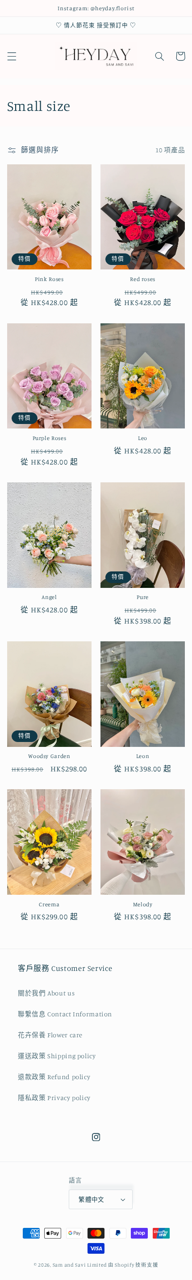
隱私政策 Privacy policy (54, 1097)
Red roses (142, 279)
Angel (49, 597)
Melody (143, 904)
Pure (143, 597)
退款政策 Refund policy (54, 1076)
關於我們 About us (46, 993)
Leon (143, 756)
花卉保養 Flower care (50, 1035)
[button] (11, 56)
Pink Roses (49, 279)
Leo (142, 438)
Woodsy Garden (49, 756)
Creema (49, 904)
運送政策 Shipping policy (57, 1056)
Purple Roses (50, 438)
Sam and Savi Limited (80, 1265)
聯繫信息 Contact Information (65, 1014)
